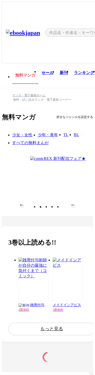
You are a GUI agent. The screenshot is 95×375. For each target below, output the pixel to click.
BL (76, 134)
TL (65, 134)
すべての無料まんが (30, 143)
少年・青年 (48, 135)
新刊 (64, 72)
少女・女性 (22, 135)
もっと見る (51, 328)
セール (48, 72)
